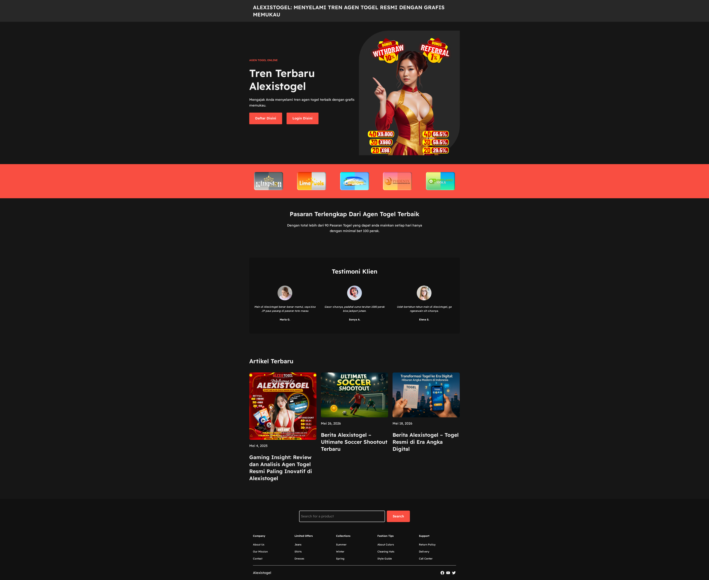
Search (398, 516)
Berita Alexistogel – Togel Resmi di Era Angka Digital (426, 442)
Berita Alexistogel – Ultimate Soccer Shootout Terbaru (354, 442)
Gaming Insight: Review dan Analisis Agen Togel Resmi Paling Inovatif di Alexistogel (280, 467)
